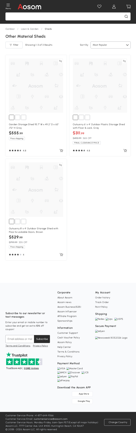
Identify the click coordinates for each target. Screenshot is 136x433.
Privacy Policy (40, 345)
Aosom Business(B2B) (69, 306)
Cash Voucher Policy (68, 337)
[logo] (29, 6)
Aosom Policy (64, 342)
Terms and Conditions (17, 345)
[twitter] (37, 305)
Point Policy (101, 306)
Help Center (64, 347)
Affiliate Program (67, 316)
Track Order (102, 302)
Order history (102, 297)
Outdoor (10, 29)
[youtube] (22, 305)
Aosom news (64, 302)
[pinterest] (30, 305)
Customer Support (67, 333)
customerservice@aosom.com (51, 419)
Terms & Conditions (68, 351)
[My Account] (114, 7)
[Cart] (129, 6)
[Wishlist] (99, 6)
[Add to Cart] (61, 151)
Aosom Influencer (67, 311)
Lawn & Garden (30, 29)
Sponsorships (64, 320)
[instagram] (15, 305)
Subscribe (42, 339)
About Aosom (64, 297)
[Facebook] (8, 305)
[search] (126, 16)
